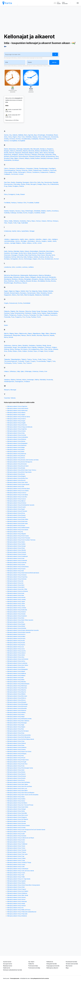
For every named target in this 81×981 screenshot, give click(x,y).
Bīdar (12, 158)
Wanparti (7, 390)
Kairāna (10, 251)
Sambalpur (32, 345)
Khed (25, 255)
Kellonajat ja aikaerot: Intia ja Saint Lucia (17, 788)
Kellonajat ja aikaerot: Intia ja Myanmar (16, 710)
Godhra (49, 211)
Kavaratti (34, 253)
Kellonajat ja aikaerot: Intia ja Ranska (16, 772)
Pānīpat (56, 311)
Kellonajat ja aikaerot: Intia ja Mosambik (17, 708)
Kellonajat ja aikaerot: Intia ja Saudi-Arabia (17, 807)
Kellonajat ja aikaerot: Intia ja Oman (15, 741)
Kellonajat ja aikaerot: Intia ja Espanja (16, 515)
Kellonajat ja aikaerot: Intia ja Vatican (16, 899)
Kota (51, 257)
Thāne (49, 359)
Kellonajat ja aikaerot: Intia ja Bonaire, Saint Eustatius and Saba (22, 459)
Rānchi (29, 335)
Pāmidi (34, 311)
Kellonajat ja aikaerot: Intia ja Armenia (16, 431)
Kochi (53, 255)
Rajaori (30, 333)
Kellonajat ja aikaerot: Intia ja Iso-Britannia (17, 591)
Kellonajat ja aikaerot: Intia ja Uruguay (16, 889)
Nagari (6, 291)
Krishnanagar (28, 259)
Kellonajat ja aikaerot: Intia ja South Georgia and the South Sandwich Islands (26, 829)
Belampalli (25, 152)
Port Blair (39, 315)
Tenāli (39, 359)
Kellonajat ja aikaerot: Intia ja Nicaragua (17, 722)
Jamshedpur (31, 241)
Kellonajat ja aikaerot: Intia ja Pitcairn (16, 757)
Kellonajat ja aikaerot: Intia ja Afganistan (17, 406)
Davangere (26, 182)
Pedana (43, 313)
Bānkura (12, 151)
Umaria (41, 371)
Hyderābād (24, 223)
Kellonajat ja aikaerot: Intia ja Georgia (16, 546)
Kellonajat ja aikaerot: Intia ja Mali (15, 677)
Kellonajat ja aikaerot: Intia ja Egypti (16, 509)
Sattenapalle (8, 347)
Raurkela (39, 335)
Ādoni (25, 135)
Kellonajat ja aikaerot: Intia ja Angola (16, 420)
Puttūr (39, 317)
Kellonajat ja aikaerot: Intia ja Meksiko (16, 694)
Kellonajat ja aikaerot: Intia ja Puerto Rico (17, 763)
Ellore (6, 194)
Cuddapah (7, 174)
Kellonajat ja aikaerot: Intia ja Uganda (16, 881)
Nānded (45, 291)
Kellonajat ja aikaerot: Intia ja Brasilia (16, 468)
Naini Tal (28, 291)
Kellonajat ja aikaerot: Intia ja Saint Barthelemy (18, 782)
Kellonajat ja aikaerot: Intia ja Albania (16, 412)
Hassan (44, 221)
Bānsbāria (19, 151)
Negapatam (7, 295)
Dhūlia (28, 184)
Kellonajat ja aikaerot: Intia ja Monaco (16, 700)
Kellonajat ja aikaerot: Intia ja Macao (16, 667)
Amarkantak (54, 137)
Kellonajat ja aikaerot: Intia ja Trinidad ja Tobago (19, 862)
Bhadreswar (7, 154)
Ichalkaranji (7, 231)
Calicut (6, 168)
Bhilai (54, 154)
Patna (39, 313)
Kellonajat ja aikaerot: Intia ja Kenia (15, 618)
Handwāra (23, 221)
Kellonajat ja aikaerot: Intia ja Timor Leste (17, 854)
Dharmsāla (16, 184)
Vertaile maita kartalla (72, 963)
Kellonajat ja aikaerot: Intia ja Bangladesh (17, 443)
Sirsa (5, 351)
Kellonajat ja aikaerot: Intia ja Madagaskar (17, 669)
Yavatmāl (7, 398)
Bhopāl (43, 156)
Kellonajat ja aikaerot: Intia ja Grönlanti (16, 554)
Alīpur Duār (21, 137)
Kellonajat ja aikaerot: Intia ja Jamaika (16, 599)
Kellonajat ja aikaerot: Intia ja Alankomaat (17, 410)
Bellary (37, 152)
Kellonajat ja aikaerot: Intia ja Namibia (16, 712)
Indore (19, 231)
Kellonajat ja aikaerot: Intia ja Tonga (16, 860)
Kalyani (27, 251)
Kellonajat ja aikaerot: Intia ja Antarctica (17, 425)
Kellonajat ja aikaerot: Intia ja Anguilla (16, 422)
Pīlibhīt (6, 315)
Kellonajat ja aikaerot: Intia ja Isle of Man (17, 589)
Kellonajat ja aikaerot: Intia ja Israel (15, 593)
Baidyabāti (26, 149)
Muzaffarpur (18, 283)
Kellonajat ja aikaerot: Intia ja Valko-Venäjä (17, 895)
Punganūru (18, 317)
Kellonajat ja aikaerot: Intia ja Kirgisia (16, 624)
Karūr (25, 253)
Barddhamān (44, 151)
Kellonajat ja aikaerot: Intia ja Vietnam (16, 905)
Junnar (39, 243)
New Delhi (20, 295)
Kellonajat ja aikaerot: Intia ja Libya (15, 657)
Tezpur (44, 359)
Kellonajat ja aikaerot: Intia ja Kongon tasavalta (18, 632)
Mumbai (47, 281)
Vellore (24, 379)
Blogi (67, 968)
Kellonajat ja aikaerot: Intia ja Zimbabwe (17, 916)
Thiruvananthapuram (10, 361)
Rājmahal (53, 333)
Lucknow (24, 267)
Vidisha (37, 379)
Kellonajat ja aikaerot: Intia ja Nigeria (16, 727)
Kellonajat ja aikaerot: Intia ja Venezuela (17, 901)
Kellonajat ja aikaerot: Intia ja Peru (15, 755)
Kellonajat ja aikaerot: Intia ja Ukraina (16, 883)
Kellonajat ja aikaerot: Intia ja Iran (15, 583)
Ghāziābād (37, 211)
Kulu (42, 259)
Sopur (35, 351)
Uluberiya (35, 371)
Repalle (52, 335)
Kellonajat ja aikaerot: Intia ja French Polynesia (18, 538)
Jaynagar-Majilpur (15, 243)
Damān (13, 182)
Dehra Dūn (33, 182)
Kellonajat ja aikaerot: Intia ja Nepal (15, 716)
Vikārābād (43, 379)
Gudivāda (7, 213)
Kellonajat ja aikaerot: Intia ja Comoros (16, 492)
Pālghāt (12, 311)
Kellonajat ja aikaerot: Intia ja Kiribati (16, 626)
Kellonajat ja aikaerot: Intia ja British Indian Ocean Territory (21, 470)
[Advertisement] (40, 20)
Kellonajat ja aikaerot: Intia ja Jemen (16, 603)
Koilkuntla (20, 257)
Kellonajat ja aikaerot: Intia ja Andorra (16, 418)
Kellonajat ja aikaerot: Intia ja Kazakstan (17, 616)
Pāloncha (28, 311)
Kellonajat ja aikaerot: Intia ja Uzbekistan (17, 893)
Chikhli (30, 170)
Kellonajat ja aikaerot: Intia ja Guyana (16, 568)
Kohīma (13, 257)
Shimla (12, 349)
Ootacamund (13, 303)
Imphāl (14, 231)
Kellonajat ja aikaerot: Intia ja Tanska (16, 848)
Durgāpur (15, 186)
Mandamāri (52, 277)
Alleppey (34, 137)
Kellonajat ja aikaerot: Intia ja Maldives (16, 673)
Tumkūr (19, 363)
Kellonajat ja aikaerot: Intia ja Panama (16, 749)
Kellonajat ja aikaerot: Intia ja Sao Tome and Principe (20, 805)
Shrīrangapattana (33, 349)
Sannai (49, 345)
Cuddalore (52, 172)
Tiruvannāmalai (41, 361)
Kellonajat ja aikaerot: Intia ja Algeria (16, 414)
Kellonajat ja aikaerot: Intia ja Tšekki (16, 876)
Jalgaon (44, 239)
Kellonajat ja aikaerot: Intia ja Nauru (16, 714)
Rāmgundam (16, 335)
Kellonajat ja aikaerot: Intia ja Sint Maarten (17, 819)
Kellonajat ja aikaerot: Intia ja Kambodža (17, 609)
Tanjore (29, 359)
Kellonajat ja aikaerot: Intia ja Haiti (15, 570)
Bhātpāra (34, 154)
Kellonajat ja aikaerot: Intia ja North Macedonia (18, 737)
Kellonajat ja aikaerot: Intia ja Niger (15, 724)
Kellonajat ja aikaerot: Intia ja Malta (15, 679)
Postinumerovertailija (34, 968)
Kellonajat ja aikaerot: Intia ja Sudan (16, 833)
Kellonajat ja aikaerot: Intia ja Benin (15, 451)
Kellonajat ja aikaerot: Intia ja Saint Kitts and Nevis (19, 786)
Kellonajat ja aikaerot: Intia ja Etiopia (16, 525)
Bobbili (32, 158)
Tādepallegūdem (15, 359)
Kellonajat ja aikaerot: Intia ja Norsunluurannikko (19, 735)
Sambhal (39, 345)
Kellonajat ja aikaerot (29, 36)
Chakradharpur (20, 168)
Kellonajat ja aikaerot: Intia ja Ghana (16, 548)
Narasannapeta (14, 293)
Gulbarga (13, 213)
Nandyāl (6, 293)
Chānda (36, 168)
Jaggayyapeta (14, 239)
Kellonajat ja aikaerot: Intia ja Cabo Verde (17, 482)
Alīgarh (14, 137)
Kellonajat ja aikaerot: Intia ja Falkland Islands (18, 527)
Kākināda (16, 251)
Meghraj (22, 281)
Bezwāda (51, 152)
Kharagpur (14, 255)
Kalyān (22, 251)
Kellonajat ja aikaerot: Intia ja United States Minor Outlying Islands (23, 885)
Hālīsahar (16, 221)
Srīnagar (40, 351)
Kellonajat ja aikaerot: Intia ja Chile (15, 486)
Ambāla (6, 139)
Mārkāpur (47, 279)
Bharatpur (28, 154)
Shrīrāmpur (24, 349)
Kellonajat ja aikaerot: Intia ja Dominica (16, 503)
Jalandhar (38, 239)
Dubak (10, 186)
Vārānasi (18, 379)
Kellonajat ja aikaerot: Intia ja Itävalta (16, 597)
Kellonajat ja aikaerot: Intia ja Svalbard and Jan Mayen (20, 837)
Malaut (27, 277)
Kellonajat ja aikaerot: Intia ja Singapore (17, 817)
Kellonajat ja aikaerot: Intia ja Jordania (16, 607)
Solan (20, 351)
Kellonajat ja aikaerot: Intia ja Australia (16, 435)
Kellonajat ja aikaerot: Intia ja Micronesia (17, 696)
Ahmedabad (49, 135)
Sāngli (44, 345)
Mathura (54, 279)
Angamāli (48, 139)
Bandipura (43, 149)
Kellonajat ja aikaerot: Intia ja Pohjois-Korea (17, 759)
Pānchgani (44, 311)
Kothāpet (7, 259)
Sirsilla (10, 351)
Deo (42, 182)
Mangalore (35, 279)
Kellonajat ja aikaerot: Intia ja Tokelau (16, 858)
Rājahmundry (23, 333)
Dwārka (21, 186)
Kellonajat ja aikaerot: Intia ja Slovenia (16, 823)
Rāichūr (6, 333)
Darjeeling (19, 182)
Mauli (5, 281)
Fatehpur (14, 202)
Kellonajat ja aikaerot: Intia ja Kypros (16, 644)
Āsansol (6, 140)
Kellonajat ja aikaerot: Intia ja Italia (15, 595)
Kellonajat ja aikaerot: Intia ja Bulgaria (16, 476)
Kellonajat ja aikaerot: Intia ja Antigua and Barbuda (19, 427)
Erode (17, 194)
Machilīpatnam (15, 275)
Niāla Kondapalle (29, 295)
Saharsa (14, 345)
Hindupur (55, 221)
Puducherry (53, 315)
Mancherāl (45, 277)
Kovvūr (21, 259)
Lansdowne (7, 267)
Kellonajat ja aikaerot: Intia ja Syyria (16, 842)
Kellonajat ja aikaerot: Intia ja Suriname (16, 835)
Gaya (22, 211)
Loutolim (18, 267)
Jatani (54, 241)
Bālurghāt (36, 149)
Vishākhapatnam (9, 381)
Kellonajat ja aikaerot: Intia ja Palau (15, 745)
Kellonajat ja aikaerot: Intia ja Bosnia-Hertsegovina (19, 461)
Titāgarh (48, 361)
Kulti (39, 259)
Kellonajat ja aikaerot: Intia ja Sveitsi (16, 840)
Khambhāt (48, 253)
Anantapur (42, 139)
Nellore (14, 295)
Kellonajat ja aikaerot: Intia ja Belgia (16, 447)
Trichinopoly (7, 363)
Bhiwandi (31, 156)
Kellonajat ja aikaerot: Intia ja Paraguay (16, 753)
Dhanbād (55, 182)
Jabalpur (6, 239)
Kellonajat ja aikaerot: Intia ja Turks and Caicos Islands (20, 870)
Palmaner (21, 311)
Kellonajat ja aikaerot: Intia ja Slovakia (16, 821)
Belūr (41, 152)
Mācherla (7, 275)
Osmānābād (26, 303)
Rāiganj (11, 333)
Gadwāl (6, 211)
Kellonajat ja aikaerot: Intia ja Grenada (16, 552)
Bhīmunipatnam (23, 156)
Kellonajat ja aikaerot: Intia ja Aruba (16, 433)
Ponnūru (26, 315)
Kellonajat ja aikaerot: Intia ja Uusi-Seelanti (17, 891)
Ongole (6, 303)
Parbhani (6, 313)
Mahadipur (47, 275)
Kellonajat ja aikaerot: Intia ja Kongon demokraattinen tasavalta (23, 630)
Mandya (21, 279)
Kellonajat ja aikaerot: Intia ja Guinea (16, 564)
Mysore (24, 283)
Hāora (29, 221)
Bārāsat (37, 151)
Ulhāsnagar (28, 371)
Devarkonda (48, 182)
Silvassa (55, 349)
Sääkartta (31, 963)
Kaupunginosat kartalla (53, 965)
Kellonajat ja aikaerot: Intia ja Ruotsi (16, 780)
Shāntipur (48, 347)
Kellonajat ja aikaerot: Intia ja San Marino (17, 803)
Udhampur (13, 371)
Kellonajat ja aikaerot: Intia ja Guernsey (16, 562)
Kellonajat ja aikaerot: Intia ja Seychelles (17, 813)
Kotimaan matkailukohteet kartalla (12, 970)
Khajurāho (41, 253)
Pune (12, 317)
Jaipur (26, 239)
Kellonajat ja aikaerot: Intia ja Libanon (16, 653)
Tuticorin (29, 363)
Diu (48, 184)
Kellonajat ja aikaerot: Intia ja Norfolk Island (17, 731)
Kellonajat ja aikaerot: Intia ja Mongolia (16, 702)
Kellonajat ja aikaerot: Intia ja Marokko (16, 681)
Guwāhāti (37, 213)
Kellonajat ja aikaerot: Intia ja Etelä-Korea (17, 521)
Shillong (6, 349)
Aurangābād (13, 140)
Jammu (17, 241)
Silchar (50, 349)
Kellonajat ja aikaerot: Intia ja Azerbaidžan (17, 437)
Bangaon (6, 151)
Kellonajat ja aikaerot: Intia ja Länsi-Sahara (17, 665)
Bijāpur (16, 158)
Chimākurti (45, 170)
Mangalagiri (27, 279)
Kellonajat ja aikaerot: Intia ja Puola (15, 766)
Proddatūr (46, 315)
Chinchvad (53, 170)
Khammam (7, 255)
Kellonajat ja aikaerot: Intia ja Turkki (15, 866)
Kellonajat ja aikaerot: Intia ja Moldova (16, 698)
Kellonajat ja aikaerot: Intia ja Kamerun (16, 611)
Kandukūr (7, 253)
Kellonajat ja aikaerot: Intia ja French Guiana (18, 535)
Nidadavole (38, 295)
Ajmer (5, 137)
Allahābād (28, 137)
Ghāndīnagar (29, 211)
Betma (46, 152)
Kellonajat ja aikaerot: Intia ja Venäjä (16, 903)
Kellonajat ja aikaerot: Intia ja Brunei (16, 474)
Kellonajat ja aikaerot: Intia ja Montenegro (17, 704)
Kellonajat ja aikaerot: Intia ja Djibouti (16, 501)
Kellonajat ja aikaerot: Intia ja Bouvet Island (17, 466)
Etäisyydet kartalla (52, 963)
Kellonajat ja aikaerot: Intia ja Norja (15, 733)
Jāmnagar (23, 241)
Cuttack (21, 174)
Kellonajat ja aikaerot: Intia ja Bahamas (16, 439)
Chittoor (28, 172)
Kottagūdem (14, 259)
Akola (10, 137)
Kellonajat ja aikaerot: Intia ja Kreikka (16, 636)
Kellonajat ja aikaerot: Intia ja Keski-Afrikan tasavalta (20, 620)
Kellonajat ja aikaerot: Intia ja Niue (15, 729)
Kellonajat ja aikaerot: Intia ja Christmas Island (18, 488)
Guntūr (25, 213)
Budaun (56, 158)
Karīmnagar (14, 253)
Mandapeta (7, 279)
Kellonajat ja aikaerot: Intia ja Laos (15, 646)
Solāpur (24, 351)
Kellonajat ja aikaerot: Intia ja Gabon (16, 542)
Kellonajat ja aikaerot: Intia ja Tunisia (16, 864)
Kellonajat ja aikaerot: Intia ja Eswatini (16, 517)
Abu (10, 135)
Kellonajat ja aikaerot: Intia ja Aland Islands (17, 408)
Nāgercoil (12, 291)
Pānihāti (50, 311)
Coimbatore (35, 172)
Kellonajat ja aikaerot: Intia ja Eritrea (16, 513)
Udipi (18, 371)
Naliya (40, 291)
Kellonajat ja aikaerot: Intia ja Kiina (15, 622)
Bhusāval (7, 158)
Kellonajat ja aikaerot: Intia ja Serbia (16, 811)
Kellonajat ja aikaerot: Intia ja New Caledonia (18, 720)
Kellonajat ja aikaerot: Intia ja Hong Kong (17, 577)
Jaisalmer (32, 239)
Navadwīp (44, 293)
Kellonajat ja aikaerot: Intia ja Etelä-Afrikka (17, 519)
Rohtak (11, 337)
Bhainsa (21, 154)
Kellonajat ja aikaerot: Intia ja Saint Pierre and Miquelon (20, 792)
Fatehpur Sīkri (21, 202)
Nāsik (38, 293)
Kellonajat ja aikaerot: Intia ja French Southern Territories (21, 540)
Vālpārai (13, 379)
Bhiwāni (37, 156)
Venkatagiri (30, 379)
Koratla (47, 257)
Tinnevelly (21, 361)
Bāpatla (25, 151)
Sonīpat (30, 351)
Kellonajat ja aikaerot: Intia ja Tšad (15, 874)
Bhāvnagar (41, 154)
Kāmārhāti (42, 251)
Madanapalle (24, 275)
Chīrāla (15, 172)
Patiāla (34, 313)
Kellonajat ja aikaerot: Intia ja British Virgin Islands (19, 472)
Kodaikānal (7, 257)
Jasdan (49, 241)
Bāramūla (31, 151)
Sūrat (46, 351)
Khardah (21, 255)
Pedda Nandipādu (52, 313)
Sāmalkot (25, 345)
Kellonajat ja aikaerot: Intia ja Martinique (17, 685)
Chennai (18, 170)
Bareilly (6, 152)
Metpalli (28, 281)
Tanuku (34, 359)
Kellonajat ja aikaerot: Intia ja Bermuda (16, 453)
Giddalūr (43, 211)
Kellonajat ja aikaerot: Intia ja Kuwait (16, 642)
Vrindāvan (27, 381)
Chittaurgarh (22, 172)
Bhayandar (48, 154)
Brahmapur (49, 158)
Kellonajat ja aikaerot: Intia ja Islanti (15, 587)
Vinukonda (49, 379)
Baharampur (12, 149)
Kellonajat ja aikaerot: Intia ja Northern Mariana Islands (20, 739)
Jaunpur (6, 243)
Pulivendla (7, 317)
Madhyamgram (33, 275)
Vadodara (7, 379)
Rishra (6, 337)
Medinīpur (11, 281)
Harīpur (38, 221)
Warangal (13, 390)
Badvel (6, 149)
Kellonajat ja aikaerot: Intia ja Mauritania (17, 687)
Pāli (17, 311)
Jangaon (44, 241)
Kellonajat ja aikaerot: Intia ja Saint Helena (17, 784)
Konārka (41, 257)
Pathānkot (28, 313)
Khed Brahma (32, 255)
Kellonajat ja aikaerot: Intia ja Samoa (16, 800)
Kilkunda (48, 255)
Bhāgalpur (15, 154)
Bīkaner (21, 158)
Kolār (25, 257)
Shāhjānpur (40, 347)
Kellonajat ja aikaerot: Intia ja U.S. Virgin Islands (18, 879)
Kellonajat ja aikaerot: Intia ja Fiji (15, 531)
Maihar (22, 277)
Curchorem (14, 174)
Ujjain (22, 371)
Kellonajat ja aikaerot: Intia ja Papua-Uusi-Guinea (19, 751)
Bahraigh (20, 149)
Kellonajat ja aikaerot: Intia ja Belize (15, 449)
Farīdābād (7, 202)
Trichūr (14, 363)
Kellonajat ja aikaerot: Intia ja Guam (15, 558)
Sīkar (45, 349)
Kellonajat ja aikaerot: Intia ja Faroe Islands (17, 529)
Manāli (39, 277)
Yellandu (13, 398)
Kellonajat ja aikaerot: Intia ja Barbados (16, 445)
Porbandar (32, 315)
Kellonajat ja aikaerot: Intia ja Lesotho (16, 650)
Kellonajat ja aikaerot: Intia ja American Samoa (18, 416)
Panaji (38, 311)
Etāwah (22, 194)
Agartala (30, 135)
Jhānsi (24, 243)
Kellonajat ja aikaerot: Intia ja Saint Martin (17, 790)
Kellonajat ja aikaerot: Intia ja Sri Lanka (16, 831)
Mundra (53, 281)
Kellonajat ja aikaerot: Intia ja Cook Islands (17, 494)
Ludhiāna (31, 267)
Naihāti (23, 291)
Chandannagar (43, 168)
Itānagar (32, 231)
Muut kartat (69, 965)
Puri (24, 317)
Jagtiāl (22, 239)
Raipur (16, 333)
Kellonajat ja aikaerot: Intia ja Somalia (16, 827)
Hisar (5, 223)
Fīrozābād (30, 202)
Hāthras (49, 221)
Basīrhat (11, 152)
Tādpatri (23, 359)
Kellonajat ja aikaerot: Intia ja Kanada (16, 614)
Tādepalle (7, 359)
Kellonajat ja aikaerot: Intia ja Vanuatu (16, 897)
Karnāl (21, 253)
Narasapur (23, 293)
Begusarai (18, 152)
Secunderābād (22, 347)
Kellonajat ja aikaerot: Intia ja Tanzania (16, 850)
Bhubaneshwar (50, 156)
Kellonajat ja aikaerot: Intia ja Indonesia (16, 579)
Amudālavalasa (26, 139)
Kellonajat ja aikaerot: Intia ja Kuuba (16, 640)
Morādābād (41, 281)
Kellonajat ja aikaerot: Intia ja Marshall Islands (18, 683)
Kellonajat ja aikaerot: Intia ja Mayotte (16, 692)
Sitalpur (14, 351)
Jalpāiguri (55, 239)
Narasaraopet (31, 293)
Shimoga (17, 349)
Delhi (38, 182)
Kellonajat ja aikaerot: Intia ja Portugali (16, 761)
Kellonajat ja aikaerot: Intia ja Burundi (16, 480)
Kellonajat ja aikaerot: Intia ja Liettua (16, 661)
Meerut (17, 281)
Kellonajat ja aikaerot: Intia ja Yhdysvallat (17, 913)
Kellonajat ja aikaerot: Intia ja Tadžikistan (17, 844)
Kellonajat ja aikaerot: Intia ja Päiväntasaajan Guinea (20, 768)
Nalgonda (34, 291)
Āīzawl (56, 135)
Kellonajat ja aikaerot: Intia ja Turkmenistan (17, 868)
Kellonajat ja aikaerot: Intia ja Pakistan (16, 743)
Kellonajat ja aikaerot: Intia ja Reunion (16, 774)
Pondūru (19, 315)
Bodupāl (43, 158)
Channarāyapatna (9, 170)
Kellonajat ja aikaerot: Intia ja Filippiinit (16, 533)
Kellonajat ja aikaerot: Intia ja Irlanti (15, 585)
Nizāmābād (45, 295)
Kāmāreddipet (34, 251)
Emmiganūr (11, 194)
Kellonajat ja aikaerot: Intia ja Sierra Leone (17, 815)
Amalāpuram (46, 137)
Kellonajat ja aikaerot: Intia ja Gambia (16, 544)
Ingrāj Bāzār (25, 231)
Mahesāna (16, 277)
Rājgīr (43, 333)
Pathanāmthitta (19, 313)
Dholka (23, 184)
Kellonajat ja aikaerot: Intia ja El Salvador (17, 511)
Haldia (10, 221)
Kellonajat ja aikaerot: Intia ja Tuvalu (16, 872)
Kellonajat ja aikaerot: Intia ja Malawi (16, 671)
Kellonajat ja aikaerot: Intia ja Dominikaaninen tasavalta (20, 505)
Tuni (24, 363)
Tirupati (27, 361)
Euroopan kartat (7, 963)
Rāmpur (23, 335)
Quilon (6, 325)
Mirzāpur (34, 281)
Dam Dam (7, 182)
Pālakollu (7, 311)
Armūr (54, 139)
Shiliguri (54, 347)
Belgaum (31, 152)
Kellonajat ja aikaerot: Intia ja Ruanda (16, 778)
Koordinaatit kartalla (71, 961)
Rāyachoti (46, 335)
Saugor (15, 347)
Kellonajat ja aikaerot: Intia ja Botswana (17, 464)
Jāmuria (38, 241)
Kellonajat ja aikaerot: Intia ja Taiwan (16, 846)
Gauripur (18, 211)
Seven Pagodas (32, 347)
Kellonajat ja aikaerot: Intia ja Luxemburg (17, 663)
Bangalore (50, 149)
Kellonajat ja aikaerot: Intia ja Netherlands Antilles (19, 718)
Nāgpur (17, 291)
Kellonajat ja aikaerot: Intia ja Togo (15, 856)
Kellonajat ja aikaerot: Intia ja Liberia (16, 655)
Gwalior (43, 213)
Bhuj (57, 156)
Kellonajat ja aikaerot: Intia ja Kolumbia (16, 628)
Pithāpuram (12, 315)
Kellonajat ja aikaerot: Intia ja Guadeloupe (17, 556)
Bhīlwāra (6, 156)
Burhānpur (15, 160)
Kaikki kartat (6, 968)
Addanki (14, 135)
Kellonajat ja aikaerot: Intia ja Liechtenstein (17, 659)
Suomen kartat (7, 961)
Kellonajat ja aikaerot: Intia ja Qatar (15, 770)
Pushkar (33, 317)
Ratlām (34, 335)
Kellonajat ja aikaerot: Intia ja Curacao (16, 498)
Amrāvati (12, 139)
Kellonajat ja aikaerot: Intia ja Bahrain (16, 441)
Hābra (6, 221)
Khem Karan (41, 255)
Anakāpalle (34, 139)
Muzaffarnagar (8, 283)
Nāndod (50, 291)
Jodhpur (29, 243)
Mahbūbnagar (8, 277)
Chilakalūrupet (37, 170)
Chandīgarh (52, 168)
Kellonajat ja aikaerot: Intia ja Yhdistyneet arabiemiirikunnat (21, 911)
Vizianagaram (19, 381)
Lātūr (13, 267)
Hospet (10, 223)
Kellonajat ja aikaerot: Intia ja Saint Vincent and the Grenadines (22, 794)
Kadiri (5, 251)
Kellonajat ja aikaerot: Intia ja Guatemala (17, 560)
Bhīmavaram (14, 156)
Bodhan (37, 158)
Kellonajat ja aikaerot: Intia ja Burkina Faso (17, 478)
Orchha (20, 303)
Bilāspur (27, 158)
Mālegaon (33, 277)
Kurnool (56, 259)
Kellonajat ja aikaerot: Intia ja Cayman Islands (18, 484)
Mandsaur (15, 279)
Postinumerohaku (33, 965)
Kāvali (29, 253)
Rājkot (47, 333)
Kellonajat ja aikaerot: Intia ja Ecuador (16, 507)
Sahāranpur (7, 345)
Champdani (29, 168)
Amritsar (18, 139)
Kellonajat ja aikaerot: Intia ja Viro (15, 907)
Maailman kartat (7, 965)
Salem (20, 345)
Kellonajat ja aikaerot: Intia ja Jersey (16, 605)
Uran (45, 371)
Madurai (41, 275)
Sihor (41, 349)
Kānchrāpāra (50, 251)
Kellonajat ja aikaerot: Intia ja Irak (15, 581)
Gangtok (11, 211)
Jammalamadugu (9, 241)
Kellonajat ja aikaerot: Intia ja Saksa (16, 796)
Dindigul (39, 184)
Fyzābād (36, 202)
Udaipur (6, 371)
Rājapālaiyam (37, 333)
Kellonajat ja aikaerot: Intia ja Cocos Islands (17, 490)
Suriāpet (51, 351)
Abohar (6, 135)
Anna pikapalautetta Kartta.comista (40, 978)
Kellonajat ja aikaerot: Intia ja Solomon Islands (18, 825)
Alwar (40, 137)
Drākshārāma (54, 184)
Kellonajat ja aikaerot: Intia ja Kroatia (16, 638)
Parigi (12, 313)
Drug (5, 186)
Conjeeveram (44, 172)
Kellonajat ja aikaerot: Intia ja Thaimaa (16, 852)
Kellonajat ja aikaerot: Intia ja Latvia (16, 648)
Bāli (31, 149)
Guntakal (19, 213)
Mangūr (41, 279)
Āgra (35, 135)
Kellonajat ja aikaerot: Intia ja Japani (16, 601)
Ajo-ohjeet (31, 961)
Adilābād (20, 135)
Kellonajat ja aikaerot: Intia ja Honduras (16, 574)
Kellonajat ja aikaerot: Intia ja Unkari (16, 887)
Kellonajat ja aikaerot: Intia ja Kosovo (16, 634)
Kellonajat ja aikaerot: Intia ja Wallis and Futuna (18, 909)
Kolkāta (36, 257)
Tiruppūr (33, 361)
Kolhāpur (30, 257)
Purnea (28, 317)
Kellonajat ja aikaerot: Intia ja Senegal (16, 809)
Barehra (51, 151)
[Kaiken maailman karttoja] (7, 3)
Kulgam (35, 259)
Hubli (14, 223)
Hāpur (33, 221)
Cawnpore (12, 168)
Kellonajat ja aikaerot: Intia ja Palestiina (16, 747)
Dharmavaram (8, 184)
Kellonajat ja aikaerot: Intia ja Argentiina (17, 429)
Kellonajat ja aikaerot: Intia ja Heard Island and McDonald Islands (23, 572)
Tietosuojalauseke (14, 978)
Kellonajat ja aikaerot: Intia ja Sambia (16, 798)
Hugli (18, 223)
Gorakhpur (55, 211)
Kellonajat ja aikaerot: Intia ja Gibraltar (16, 550)
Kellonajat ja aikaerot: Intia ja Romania (16, 776)
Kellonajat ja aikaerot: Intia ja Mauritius (16, 690)
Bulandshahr (8, 160)
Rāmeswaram (8, 335)
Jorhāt (34, 243)
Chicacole (24, 170)
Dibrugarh (33, 184)
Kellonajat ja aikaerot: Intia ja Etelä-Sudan (17, 523)
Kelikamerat (50, 961)
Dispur (45, 184)
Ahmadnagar (41, 135)
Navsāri (49, 293)
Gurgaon (30, 213)
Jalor (49, 239)
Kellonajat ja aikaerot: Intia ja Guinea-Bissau (18, 566)
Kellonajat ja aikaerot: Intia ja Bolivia (16, 457)
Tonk (53, 361)
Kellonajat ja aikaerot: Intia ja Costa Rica (17, 496)
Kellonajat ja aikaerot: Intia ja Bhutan (16, 455)
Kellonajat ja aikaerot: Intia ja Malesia (16, 675)
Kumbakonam (49, 259)
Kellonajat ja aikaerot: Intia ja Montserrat (17, 706)
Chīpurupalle (8, 172)
